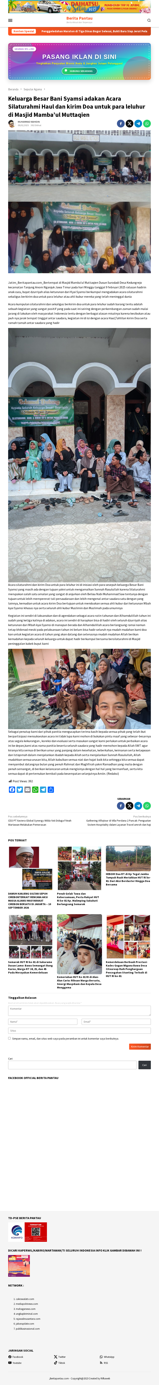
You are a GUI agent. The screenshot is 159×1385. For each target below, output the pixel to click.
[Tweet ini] (129, 123)
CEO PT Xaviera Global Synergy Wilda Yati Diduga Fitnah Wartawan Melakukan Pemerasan (39, 820)
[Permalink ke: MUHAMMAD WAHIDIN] (12, 123)
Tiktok (61, 1363)
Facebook (18, 1357)
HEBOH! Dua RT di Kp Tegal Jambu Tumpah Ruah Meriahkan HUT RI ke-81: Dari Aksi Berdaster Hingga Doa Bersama (128, 879)
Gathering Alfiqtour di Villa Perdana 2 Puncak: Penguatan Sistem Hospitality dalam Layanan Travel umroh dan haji (118, 820)
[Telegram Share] (138, 123)
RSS (106, 1363)
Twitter (62, 1357)
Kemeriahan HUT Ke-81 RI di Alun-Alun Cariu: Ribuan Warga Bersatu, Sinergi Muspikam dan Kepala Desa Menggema (79, 982)
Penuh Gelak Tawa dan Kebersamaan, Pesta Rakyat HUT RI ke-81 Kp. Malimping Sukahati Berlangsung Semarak (78, 899)
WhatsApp (109, 1357)
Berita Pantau (79, 18)
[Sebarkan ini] (121, 123)
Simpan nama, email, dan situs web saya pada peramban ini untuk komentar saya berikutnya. (65, 1038)
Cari (10, 1058)
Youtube (17, 1363)
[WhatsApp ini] (147, 123)
